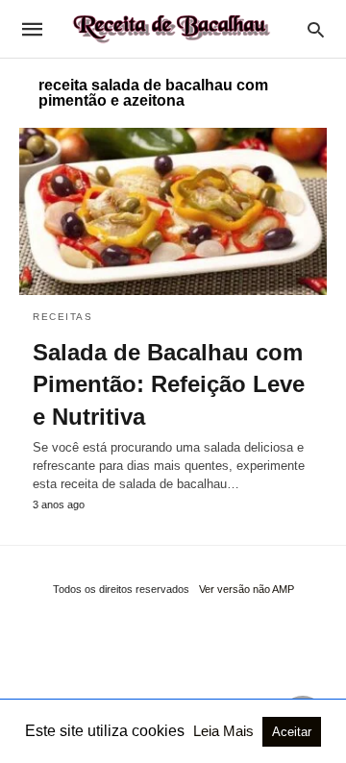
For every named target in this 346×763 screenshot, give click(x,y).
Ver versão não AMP (246, 589)
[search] (316, 29)
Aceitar (291, 732)
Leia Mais (225, 731)
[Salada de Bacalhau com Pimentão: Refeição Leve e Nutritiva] (173, 211)
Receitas (62, 316)
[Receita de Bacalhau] (172, 28)
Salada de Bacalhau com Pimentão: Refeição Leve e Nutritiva (169, 384)
